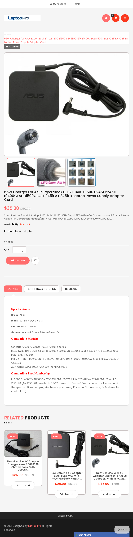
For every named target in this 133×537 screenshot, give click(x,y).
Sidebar (14, 46)
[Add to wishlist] (35, 261)
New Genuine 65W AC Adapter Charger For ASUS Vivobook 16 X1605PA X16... (110, 475)
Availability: (11, 224)
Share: (8, 241)
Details (13, 288)
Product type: (13, 231)
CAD (78, 3)
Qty (6, 249)
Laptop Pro (34, 526)
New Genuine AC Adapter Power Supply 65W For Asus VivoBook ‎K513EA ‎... (67, 475)
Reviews (71, 288)
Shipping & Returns (42, 288)
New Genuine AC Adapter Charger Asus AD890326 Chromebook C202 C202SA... (23, 466)
